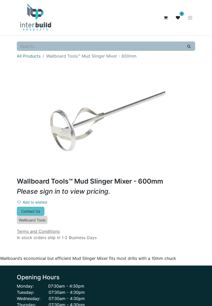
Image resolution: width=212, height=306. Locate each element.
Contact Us (30, 211)
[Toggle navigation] (190, 17)
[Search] (189, 46)
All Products (29, 56)
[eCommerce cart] (165, 17)
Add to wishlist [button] (35, 202)
